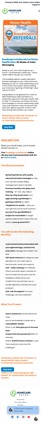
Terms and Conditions (20, 402)
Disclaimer (20, 405)
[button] (39, 11)
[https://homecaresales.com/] (20, 393)
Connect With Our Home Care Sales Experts (22, 3)
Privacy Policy (20, 399)
